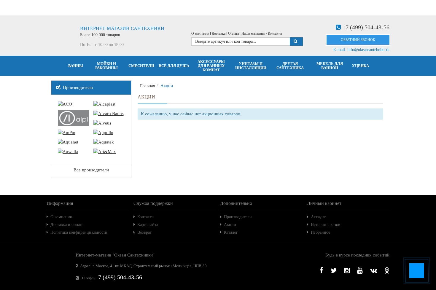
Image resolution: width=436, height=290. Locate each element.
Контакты (145, 217)
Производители (238, 217)
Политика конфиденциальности (78, 232)
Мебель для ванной (329, 65)
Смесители (141, 65)
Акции (230, 224)
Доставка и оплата (66, 224)
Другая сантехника (290, 65)
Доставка (218, 33)
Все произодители (91, 170)
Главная (147, 85)
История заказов (325, 224)
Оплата (233, 33)
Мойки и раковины (106, 65)
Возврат (144, 232)
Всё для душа (174, 65)
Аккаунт (318, 217)
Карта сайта (147, 224)
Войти (119, 7)
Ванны (75, 65)
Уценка (360, 65)
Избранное (320, 232)
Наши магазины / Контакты (261, 33)
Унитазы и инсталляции (250, 65)
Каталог (231, 232)
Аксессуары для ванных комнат (211, 65)
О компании (200, 33)
